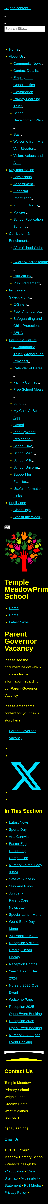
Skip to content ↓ (17, 8)
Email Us (11, 1139)
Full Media (32, 1185)
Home (14, 608)
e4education (14, 1171)
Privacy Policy (15, 1192)
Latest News (19, 622)
